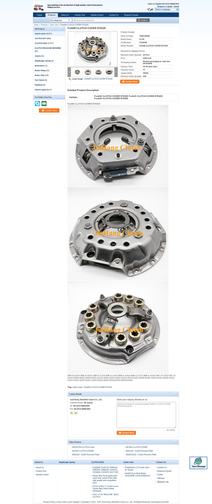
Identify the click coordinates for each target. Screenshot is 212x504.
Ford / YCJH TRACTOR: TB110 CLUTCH (106, 495)
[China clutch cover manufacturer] (40, 6)
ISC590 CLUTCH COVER (136, 447)
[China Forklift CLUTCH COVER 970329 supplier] (92, 49)
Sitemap (160, 478)
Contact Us (113, 15)
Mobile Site (164, 482)
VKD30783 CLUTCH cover (83, 447)
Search (144, 20)
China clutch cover (64, 502)
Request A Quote (164, 6)
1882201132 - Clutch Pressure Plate (141, 455)
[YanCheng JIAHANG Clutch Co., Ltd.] (177, 9)
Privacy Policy (49, 502)
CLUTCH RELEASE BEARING (48, 48)
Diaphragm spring (43, 61)
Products (51, 15)
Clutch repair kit (42, 90)
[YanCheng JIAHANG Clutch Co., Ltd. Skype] (71, 413)
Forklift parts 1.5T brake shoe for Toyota (137, 468)
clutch (37, 56)
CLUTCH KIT (40, 38)
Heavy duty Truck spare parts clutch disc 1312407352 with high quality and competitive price (105, 479)
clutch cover (54, 25)
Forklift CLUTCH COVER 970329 (98, 79)
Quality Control (97, 15)
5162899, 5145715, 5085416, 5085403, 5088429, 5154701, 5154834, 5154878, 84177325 (105, 469)
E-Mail (160, 475)
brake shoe (40, 75)
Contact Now (131, 81)
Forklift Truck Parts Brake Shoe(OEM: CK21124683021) (137, 474)
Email (176, 6)
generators (40, 66)
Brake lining (40, 70)
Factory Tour (80, 15)
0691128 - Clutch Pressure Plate (139, 451)
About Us (65, 15)
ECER (166, 502)
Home (39, 15)
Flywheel (39, 85)
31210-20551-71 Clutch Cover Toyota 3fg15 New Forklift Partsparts (105, 488)
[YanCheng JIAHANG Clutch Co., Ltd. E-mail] (76, 413)
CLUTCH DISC (41, 43)
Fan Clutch (39, 80)
